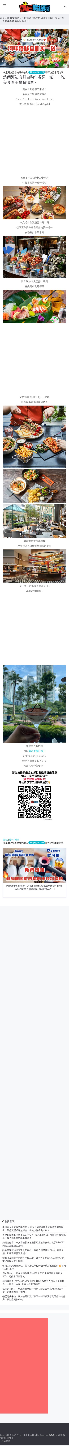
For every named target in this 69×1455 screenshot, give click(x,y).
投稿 (5, 839)
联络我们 (6, 1441)
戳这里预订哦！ (37, 751)
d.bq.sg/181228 (37, 72)
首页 (2, 17)
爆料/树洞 (14, 839)
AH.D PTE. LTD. (23, 1435)
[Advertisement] (34, 142)
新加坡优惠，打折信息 (19, 17)
